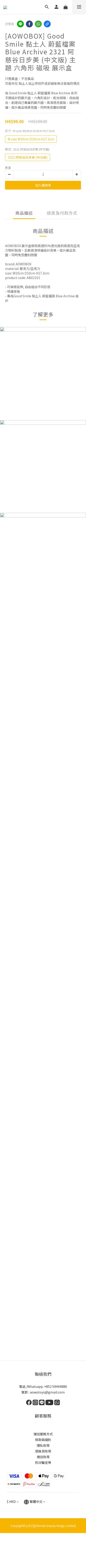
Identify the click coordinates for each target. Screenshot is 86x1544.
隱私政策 (43, 1445)
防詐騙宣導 (43, 1462)
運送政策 (43, 1456)
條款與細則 (43, 1439)
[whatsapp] (38, 24)
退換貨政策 (43, 1451)
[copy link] (47, 24)
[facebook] (29, 24)
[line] (20, 24)
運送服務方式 (43, 1434)
